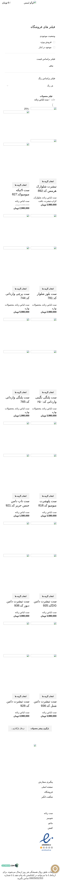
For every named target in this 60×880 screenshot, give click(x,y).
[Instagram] (55, 743)
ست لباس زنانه (49, 197)
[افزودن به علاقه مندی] (37, 175)
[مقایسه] (53, 175)
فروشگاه (48, 792)
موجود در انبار (45, 47)
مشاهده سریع (45, 175)
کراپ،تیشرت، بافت (47, 201)
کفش (50, 828)
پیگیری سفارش (45, 782)
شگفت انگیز (47, 797)
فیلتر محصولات (46, 96)
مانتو (50, 823)
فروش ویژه (46, 42)
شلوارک (37, 197)
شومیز (50, 818)
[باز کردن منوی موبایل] (56, 3)
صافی (51, 66)
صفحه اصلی (47, 787)
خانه (53, 99)
